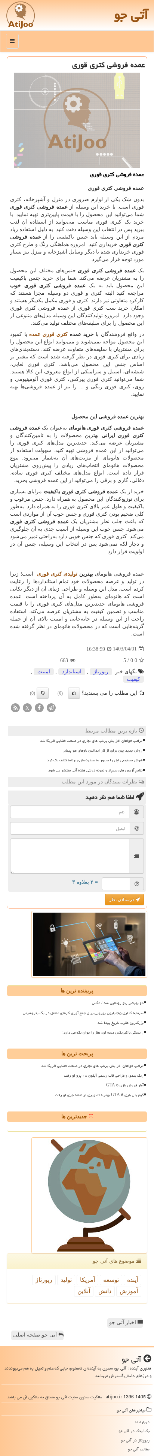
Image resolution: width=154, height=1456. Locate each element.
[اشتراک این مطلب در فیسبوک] (39, 707)
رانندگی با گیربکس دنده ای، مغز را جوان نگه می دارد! (103, 1032)
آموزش (129, 1291)
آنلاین (83, 1291)
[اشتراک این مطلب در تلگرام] (51, 707)
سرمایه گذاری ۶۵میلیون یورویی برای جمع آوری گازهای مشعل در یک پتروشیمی (83, 1013)
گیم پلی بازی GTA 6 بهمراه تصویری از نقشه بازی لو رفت (99, 1095)
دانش (104, 1291)
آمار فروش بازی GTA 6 (125, 1085)
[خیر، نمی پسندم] (43, 693)
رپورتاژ (100, 671)
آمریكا (87, 1280)
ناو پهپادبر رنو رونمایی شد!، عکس (118, 1003)
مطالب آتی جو (139, 1449)
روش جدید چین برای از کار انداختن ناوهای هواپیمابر (102, 750)
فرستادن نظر (122, 899)
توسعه (111, 1280)
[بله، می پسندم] (74, 693)
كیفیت (133, 679)
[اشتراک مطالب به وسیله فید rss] (15, 707)
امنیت (43, 671)
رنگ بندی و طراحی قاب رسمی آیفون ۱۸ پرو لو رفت (104, 1075)
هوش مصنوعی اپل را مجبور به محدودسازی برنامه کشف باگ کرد (94, 760)
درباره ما (142, 1422)
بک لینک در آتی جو (134, 1431)
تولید (66, 1280)
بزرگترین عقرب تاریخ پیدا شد (121, 1022)
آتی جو (131, 15)
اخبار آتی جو (123, 1322)
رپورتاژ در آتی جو (135, 1440)
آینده (132, 1280)
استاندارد (71, 671)
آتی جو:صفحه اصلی (35, 1335)
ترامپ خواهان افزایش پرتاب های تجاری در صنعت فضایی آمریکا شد (91, 740)
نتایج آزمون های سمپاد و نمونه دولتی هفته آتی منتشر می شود (95, 770)
